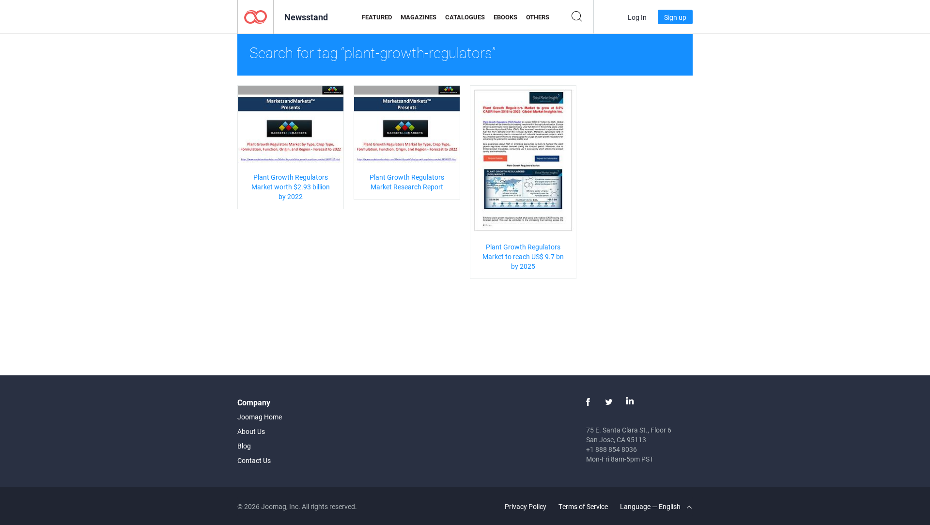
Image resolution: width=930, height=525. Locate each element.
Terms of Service (583, 506)
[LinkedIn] (629, 402)
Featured (377, 17)
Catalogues (465, 17)
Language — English (651, 506)
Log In (637, 17)
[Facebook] (588, 402)
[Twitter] (609, 402)
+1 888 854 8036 (611, 449)
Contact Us (254, 460)
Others (537, 17)
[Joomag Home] (255, 16)
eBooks (505, 17)
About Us (251, 431)
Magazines (418, 17)
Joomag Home (259, 416)
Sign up (675, 17)
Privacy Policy (525, 506)
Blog (244, 445)
